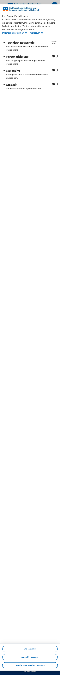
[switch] (55, 56)
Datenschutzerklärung (13, 32)
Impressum (35, 32)
